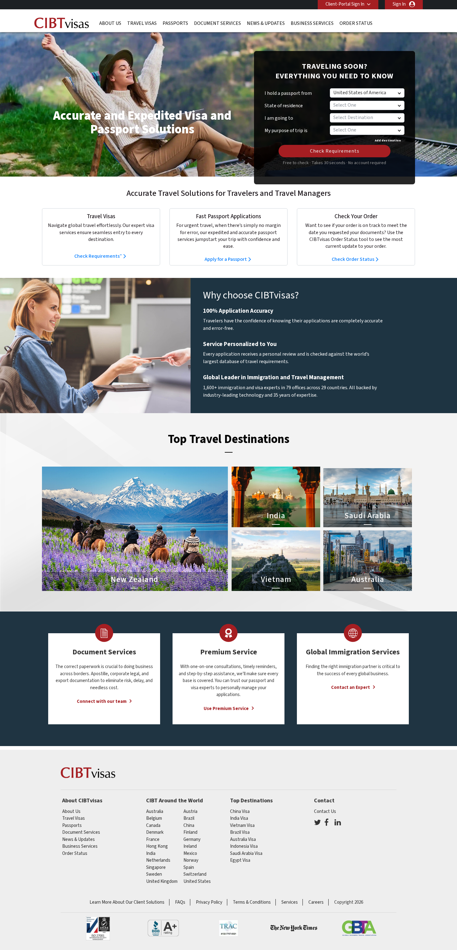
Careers (316, 902)
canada (153, 825)
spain (188, 867)
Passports (175, 23)
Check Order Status (353, 259)
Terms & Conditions (252, 902)
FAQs (180, 902)
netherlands (158, 860)
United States (197, 881)
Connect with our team (102, 701)
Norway (190, 860)
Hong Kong (157, 846)
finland (190, 832)
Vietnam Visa (242, 825)
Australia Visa (243, 839)
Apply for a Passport (226, 259)
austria (190, 811)
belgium (154, 818)
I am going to (279, 118)
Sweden (154, 874)
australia (154, 811)
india (150, 853)
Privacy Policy (209, 902)
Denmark (155, 832)
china (188, 825)
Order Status (355, 23)
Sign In (399, 4)
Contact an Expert (350, 687)
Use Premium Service (226, 708)
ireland (190, 846)
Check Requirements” (98, 256)
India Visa (239, 818)
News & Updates (266, 23)
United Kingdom (162, 881)
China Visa (240, 811)
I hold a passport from (288, 93)
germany (192, 839)
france (152, 839)
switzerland (194, 874)
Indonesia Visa (244, 846)
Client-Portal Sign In (344, 4)
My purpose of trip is (286, 128)
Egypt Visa (240, 860)
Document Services (217, 23)
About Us (110, 23)
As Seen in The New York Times (293, 928)
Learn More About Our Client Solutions (127, 902)
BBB (163, 928)
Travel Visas (142, 23)
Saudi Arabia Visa (246, 853)
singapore (156, 867)
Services (289, 902)
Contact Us (325, 811)
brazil (188, 818)
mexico (190, 853)
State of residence (284, 105)
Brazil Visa (240, 832)
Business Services (312, 23)
